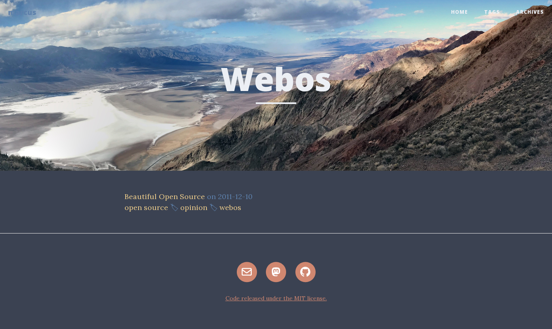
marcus (22, 12)
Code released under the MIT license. (276, 298)
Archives (530, 11)
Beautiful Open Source (164, 196)
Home (459, 11)
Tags (492, 11)
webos (230, 207)
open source (146, 207)
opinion (193, 207)
